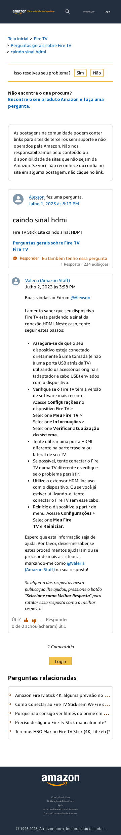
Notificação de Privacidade (60, 801)
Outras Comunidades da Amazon (60, 813)
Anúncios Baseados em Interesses (60, 809)
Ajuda (61, 805)
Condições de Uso (60, 797)
